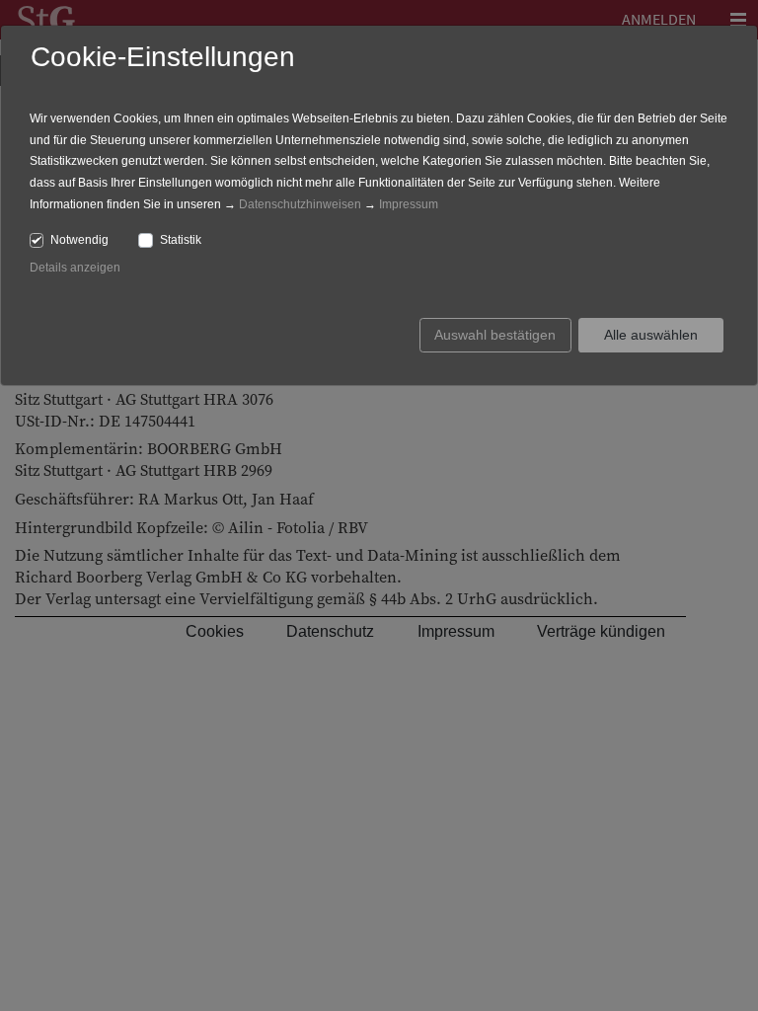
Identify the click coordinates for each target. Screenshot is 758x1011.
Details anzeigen (75, 267)
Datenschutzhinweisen (300, 204)
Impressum (408, 204)
